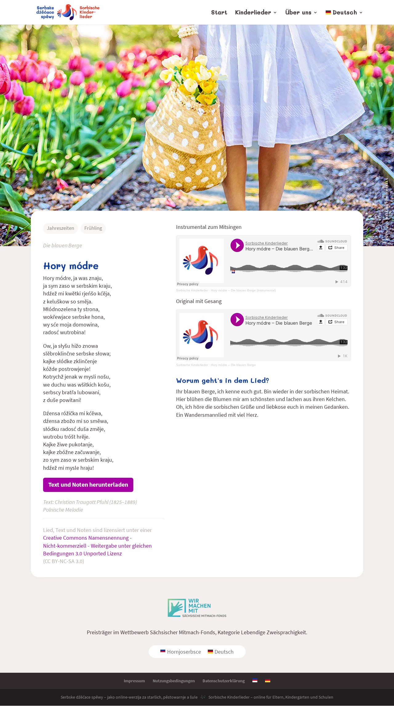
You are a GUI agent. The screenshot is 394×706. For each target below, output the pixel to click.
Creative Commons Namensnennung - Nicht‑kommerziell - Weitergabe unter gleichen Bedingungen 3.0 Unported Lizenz (97, 545)
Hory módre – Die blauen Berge (233, 365)
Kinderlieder (253, 13)
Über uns (298, 13)
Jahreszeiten (60, 228)
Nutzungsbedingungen (174, 681)
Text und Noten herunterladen (88, 484)
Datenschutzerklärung (224, 681)
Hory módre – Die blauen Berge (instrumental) (243, 290)
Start (219, 13)
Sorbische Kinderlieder (192, 290)
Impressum (134, 681)
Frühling (93, 228)
